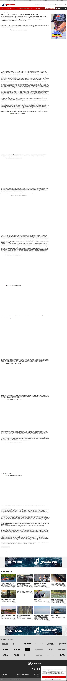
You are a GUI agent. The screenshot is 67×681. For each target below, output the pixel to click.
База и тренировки (38, 599)
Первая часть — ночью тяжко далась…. (23, 616)
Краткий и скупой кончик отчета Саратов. (8, 616)
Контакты (60, 4)
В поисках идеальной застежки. (57, 583)
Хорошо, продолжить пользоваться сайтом (53, 677)
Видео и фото (8, 8)
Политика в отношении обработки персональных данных (53, 679)
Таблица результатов (50, 8)
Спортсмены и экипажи (24, 8)
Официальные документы (54, 4)
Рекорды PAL (37, 8)
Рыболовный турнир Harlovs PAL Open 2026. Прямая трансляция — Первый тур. (49, 0)
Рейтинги (47, 4)
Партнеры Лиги (3, 679)
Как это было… (20, 590)
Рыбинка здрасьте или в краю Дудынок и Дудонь (23, 584)
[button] (65, 666)
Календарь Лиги (37, 4)
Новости (2, 8)
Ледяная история (54, 615)
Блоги (32, 8)
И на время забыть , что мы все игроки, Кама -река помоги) (7, 584)
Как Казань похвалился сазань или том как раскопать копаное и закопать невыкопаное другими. (41, 616)
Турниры (15, 8)
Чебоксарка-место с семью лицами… (40, 584)
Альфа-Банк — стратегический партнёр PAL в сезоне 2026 (10, 0)
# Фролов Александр (5, 546)
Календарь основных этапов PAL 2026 (28, 0)
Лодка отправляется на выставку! (8, 599)
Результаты (42, 4)
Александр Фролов (4, 12)
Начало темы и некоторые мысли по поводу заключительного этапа (58, 600)
